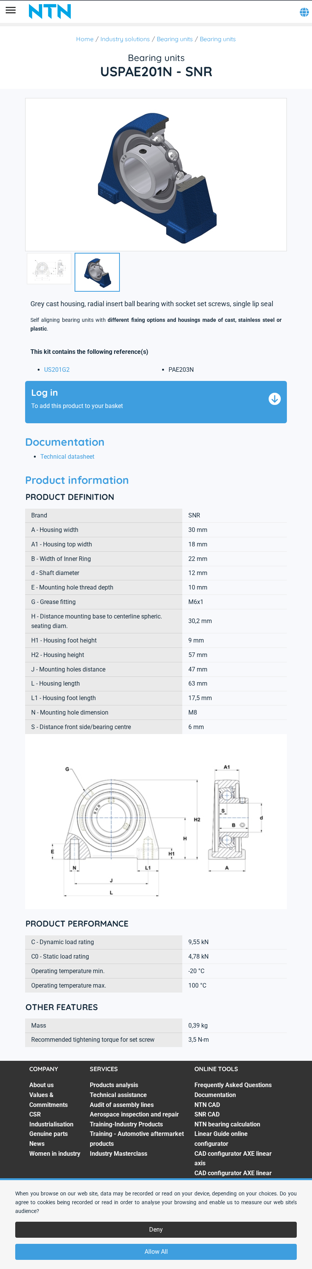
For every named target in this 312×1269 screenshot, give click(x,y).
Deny (156, 1229)
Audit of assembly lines (122, 1104)
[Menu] (10, 11)
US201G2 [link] (57, 369)
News (37, 1143)
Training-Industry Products (126, 1124)
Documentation (215, 1095)
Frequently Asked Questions (233, 1085)
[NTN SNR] (49, 11)
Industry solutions (125, 39)
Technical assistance (118, 1095)
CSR (35, 1114)
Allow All (156, 1251)
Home (85, 39)
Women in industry (54, 1153)
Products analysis (114, 1085)
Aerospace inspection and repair (134, 1114)
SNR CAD (207, 1114)
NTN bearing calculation (227, 1124)
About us (41, 1085)
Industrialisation (51, 1124)
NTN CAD (207, 1104)
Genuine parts (48, 1133)
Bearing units (175, 39)
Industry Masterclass (118, 1153)
